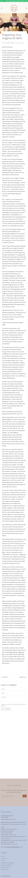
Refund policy (4, 869)
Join (25, 796)
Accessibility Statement (7, 863)
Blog (2, 856)
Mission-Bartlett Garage (13, 847)
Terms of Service (5, 867)
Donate (3, 860)
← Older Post (4, 677)
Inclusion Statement (6, 865)
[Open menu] (3, 8)
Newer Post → (23, 677)
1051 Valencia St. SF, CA (7, 815)
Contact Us (4, 858)
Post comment (6, 709)
